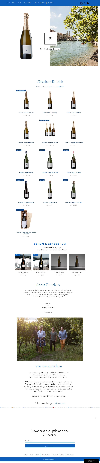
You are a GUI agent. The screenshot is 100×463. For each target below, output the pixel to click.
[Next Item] (96, 418)
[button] (86, 3)
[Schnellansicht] (49, 100)
